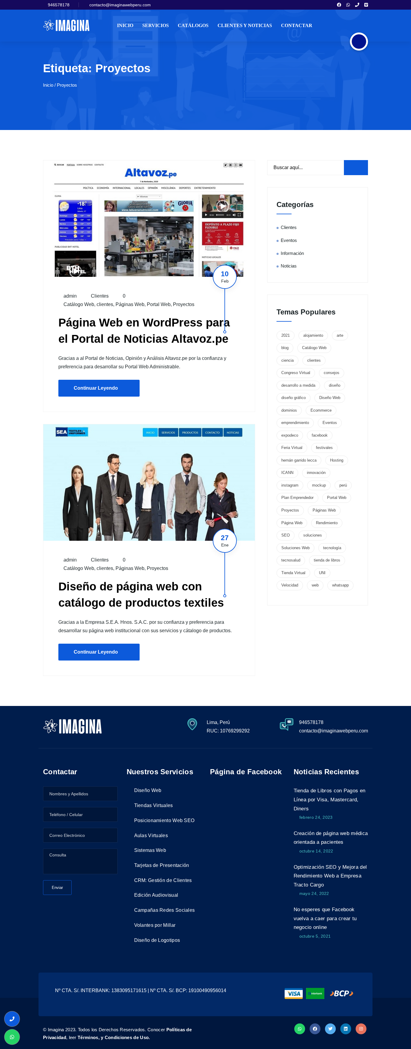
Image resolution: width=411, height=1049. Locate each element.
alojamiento (313, 335)
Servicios (155, 25)
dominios (289, 410)
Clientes (100, 296)
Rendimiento (327, 523)
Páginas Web (130, 304)
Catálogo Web (78, 304)
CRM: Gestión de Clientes (163, 880)
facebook (320, 435)
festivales (324, 447)
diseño (334, 385)
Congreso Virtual (295, 372)
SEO (285, 535)
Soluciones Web (295, 548)
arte (340, 335)
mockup (319, 485)
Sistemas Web (150, 850)
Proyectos (183, 304)
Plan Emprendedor (297, 497)
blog (285, 347)
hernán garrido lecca (299, 460)
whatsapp (340, 585)
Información (292, 253)
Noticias (289, 265)
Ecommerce (321, 410)
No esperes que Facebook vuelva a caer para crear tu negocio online (325, 918)
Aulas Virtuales (151, 835)
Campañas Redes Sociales (164, 910)
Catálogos (193, 25)
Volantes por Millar (155, 925)
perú (343, 485)
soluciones (312, 535)
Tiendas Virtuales (153, 805)
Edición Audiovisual (156, 895)
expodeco (289, 435)
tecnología (332, 548)
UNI (322, 573)
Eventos (289, 240)
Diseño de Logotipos (157, 940)
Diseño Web (329, 397)
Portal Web (159, 304)
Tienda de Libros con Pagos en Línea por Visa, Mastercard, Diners (330, 799)
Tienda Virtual (293, 573)
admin (69, 296)
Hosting (336, 460)
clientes (105, 304)
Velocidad (289, 585)
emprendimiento (295, 422)
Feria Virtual (291, 447)
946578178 (59, 4)
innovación (316, 472)
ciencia (287, 360)
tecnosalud (290, 560)
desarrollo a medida (298, 385)
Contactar (296, 25)
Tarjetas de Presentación (161, 865)
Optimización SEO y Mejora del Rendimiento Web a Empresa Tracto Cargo (330, 876)
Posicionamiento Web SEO (164, 820)
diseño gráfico (293, 397)
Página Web (291, 523)
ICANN (287, 472)
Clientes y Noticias (245, 25)
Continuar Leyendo (96, 388)
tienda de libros (327, 560)
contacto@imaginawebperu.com (120, 4)
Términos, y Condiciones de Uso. (114, 1037)
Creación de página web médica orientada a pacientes (331, 838)
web (315, 585)
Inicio (125, 25)
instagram (289, 485)
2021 (285, 335)
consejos (331, 372)
